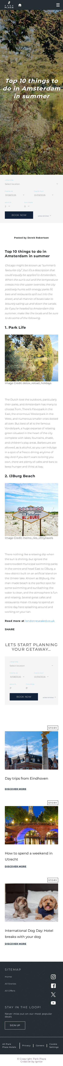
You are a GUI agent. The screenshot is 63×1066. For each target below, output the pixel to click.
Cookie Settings (54, 1045)
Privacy (26, 1045)
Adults (8, 202)
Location (9, 180)
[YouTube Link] (53, 1003)
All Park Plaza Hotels (9, 1045)
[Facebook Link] (53, 987)
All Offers (10, 990)
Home (8, 976)
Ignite (38, 1061)
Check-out (39, 191)
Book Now (19, 215)
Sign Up (15, 1025)
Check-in (9, 191)
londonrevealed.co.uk (39, 620)
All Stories (10, 983)
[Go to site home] (19, 4)
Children (28, 202)
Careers (40, 1045)
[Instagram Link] (53, 978)
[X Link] (53, 996)
